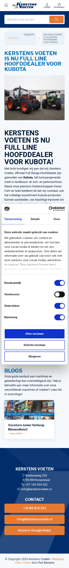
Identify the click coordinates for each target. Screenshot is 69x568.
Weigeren (35, 356)
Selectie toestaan (34, 344)
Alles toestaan (34, 333)
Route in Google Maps (34, 530)
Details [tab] (35, 219)
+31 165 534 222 (36, 484)
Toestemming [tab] (13, 219)
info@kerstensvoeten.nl (36, 489)
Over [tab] (57, 219)
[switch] (59, 294)
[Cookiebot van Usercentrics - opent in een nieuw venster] (49, 208)
